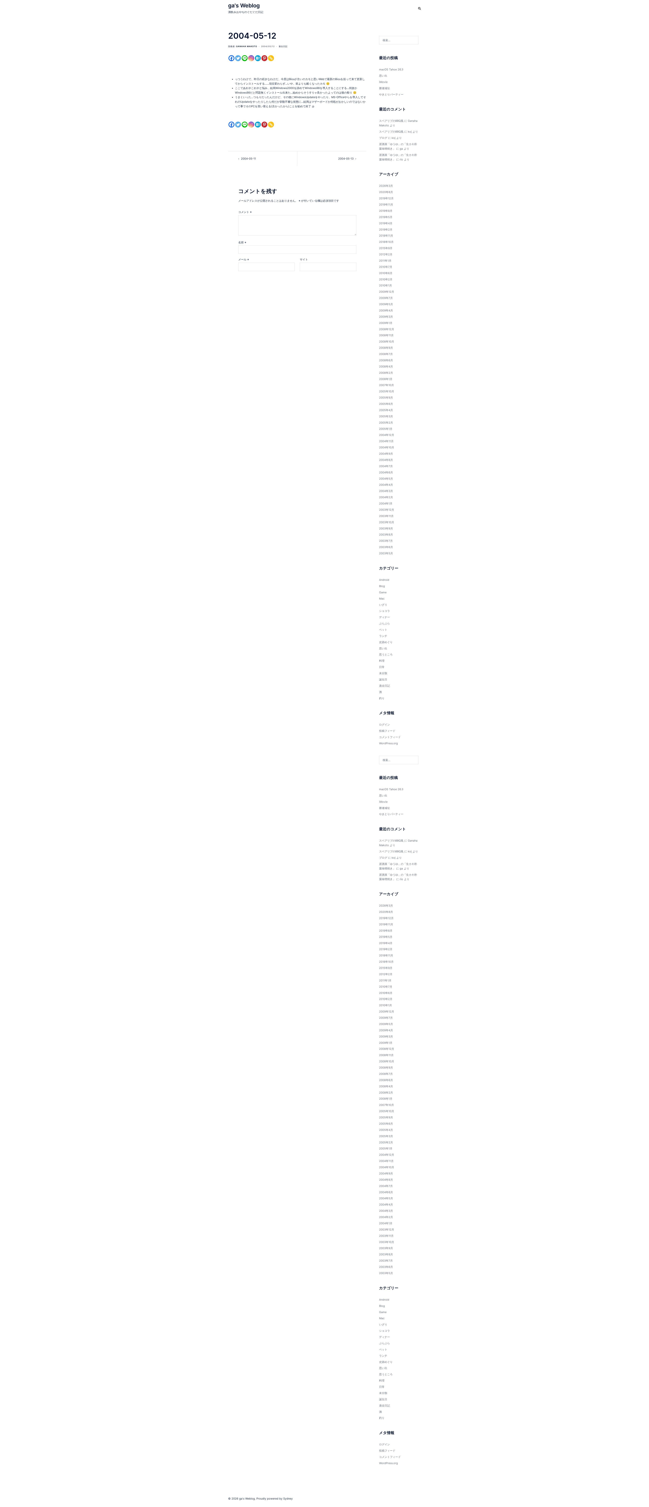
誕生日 (383, 679)
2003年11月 (386, 516)
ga (401, 148)
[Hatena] (258, 58)
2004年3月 (386, 491)
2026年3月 (386, 185)
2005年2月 (386, 422)
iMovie (383, 82)
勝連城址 (384, 88)
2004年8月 (386, 460)
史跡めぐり (386, 642)
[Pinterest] (264, 58)
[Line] (245, 58)
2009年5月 (386, 304)
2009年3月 (386, 316)
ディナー (384, 617)
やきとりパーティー (391, 94)
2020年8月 (386, 192)
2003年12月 (386, 509)
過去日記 (283, 46)
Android (384, 579)
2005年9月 (386, 397)
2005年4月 (386, 410)
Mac (381, 598)
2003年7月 (386, 540)
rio (401, 159)
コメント (245, 212)
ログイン (384, 724)
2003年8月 (386, 534)
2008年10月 (386, 341)
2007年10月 (386, 385)
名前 (242, 242)
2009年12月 (386, 291)
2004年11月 (386, 441)
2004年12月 (386, 435)
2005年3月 (386, 416)
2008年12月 (386, 329)
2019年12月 (386, 198)
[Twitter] (238, 58)
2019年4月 (385, 223)
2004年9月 (386, 453)
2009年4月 (386, 310)
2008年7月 (386, 354)
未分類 (383, 673)
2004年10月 (386, 447)
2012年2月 (385, 254)
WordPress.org (388, 743)
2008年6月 (386, 360)
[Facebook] (231, 58)
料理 (381, 660)
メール (243, 259)
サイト (304, 259)
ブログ (383, 138)
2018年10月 (386, 242)
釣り (381, 698)
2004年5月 (386, 478)
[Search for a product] (419, 8)
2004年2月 (386, 497)
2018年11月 (386, 235)
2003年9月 (386, 528)
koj (410, 131)
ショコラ (384, 611)
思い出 (383, 75)
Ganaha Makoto (246, 46)
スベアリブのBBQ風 (391, 120)
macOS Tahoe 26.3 (391, 69)
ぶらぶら (384, 623)
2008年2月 (386, 372)
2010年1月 (385, 285)
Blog (382, 586)
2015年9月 (385, 248)
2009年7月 (386, 298)
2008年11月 (386, 335)
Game (383, 592)
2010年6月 (385, 273)
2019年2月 (385, 229)
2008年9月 (386, 347)
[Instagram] (251, 58)
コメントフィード (390, 737)
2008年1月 (385, 379)
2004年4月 (386, 484)
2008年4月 (386, 366)
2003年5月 (386, 553)
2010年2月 (385, 279)
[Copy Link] (271, 58)
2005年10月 (386, 391)
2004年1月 (385, 503)
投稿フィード (387, 730)
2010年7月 (385, 267)
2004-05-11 (248, 158)
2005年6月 (386, 404)
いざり (383, 604)
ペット (383, 629)
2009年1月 (385, 323)
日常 (381, 667)
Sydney (288, 1498)
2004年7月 (386, 466)
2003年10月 (386, 522)
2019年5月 (385, 217)
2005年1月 (385, 428)
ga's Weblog (244, 5)
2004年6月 (386, 472)
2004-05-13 (346, 158)
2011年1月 (385, 260)
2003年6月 (386, 547)
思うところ (386, 654)
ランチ (383, 636)
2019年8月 (385, 210)
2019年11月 (386, 204)
